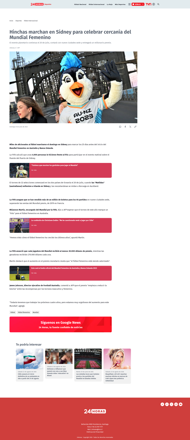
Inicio (11, 21)
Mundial (36, 312)
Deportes (19, 21)
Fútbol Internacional (96, 4)
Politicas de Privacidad (95, 432)
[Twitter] (130, 127)
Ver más (34, 170)
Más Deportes (120, 4)
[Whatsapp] (120, 127)
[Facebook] (125, 127)
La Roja (110, 4)
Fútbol (12, 312)
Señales (138, 4)
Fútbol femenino (24, 312)
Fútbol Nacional (80, 4)
